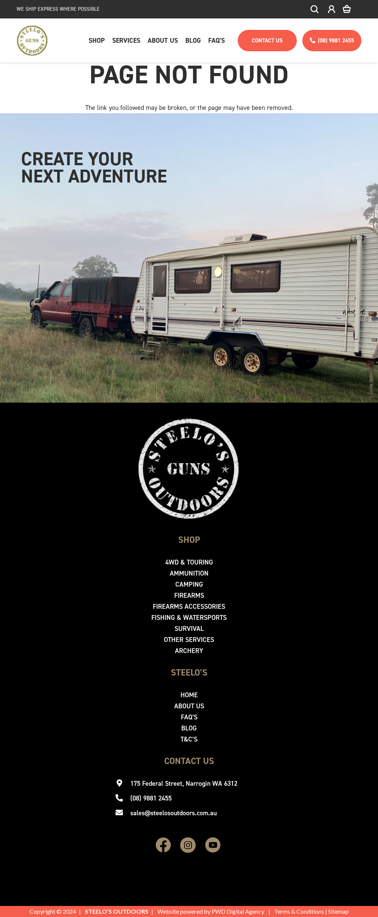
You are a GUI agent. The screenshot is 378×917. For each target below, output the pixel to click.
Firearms (189, 595)
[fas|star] (163, 845)
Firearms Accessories (189, 606)
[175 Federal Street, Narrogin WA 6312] (122, 783)
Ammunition (189, 573)
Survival (189, 628)
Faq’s (189, 717)
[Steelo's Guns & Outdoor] (32, 40)
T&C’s (189, 739)
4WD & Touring (189, 562)
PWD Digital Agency (238, 911)
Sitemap (338, 911)
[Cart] (352, 9)
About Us (189, 706)
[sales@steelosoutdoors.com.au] (122, 813)
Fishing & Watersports (189, 617)
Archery (189, 650)
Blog (189, 728)
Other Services (189, 639)
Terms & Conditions (299, 911)
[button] (315, 9)
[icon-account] (332, 9)
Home (189, 695)
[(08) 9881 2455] (122, 798)
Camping (189, 584)
